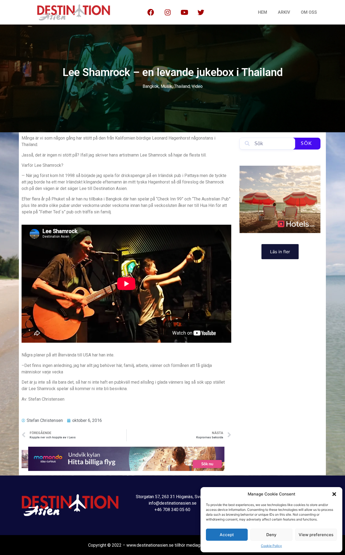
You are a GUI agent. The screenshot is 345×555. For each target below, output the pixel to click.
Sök (306, 143)
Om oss (309, 12)
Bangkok (151, 86)
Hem (262, 12)
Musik (166, 86)
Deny (271, 534)
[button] (334, 494)
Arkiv (284, 12)
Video (197, 86)
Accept (227, 534)
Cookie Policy (271, 546)
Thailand (182, 86)
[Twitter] (201, 12)
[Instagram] (167, 12)
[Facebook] (151, 12)
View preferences (316, 534)
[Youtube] (184, 12)
